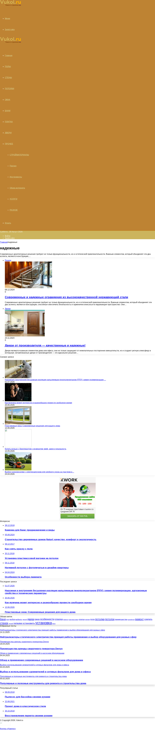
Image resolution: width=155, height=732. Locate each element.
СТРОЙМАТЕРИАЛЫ (19, 155)
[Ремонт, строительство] (10, 5)
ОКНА (7, 100)
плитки (87, 619)
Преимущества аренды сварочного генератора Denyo (31, 648)
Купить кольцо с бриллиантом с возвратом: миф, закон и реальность (35, 449)
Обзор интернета (17, 188)
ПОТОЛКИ (9, 89)
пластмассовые (73, 619)
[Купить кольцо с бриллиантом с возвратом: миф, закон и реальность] (18, 447)
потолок (109, 619)
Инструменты (16, 177)
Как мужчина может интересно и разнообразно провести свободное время (38, 403)
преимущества (121, 619)
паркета (65, 619)
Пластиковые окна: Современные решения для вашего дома (32, 426)
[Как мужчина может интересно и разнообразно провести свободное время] (18, 401)
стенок (4, 623)
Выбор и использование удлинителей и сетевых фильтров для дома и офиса (45, 671)
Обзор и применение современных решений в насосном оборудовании (41, 660)
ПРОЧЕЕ (9, 144)
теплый (11, 623)
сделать (148, 619)
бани (3, 619)
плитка (82, 619)
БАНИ (7, 111)
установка (43, 623)
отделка (59, 619)
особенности (47, 619)
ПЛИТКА (9, 122)
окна (37, 619)
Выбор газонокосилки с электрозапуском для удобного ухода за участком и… (39, 472)
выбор (12, 619)
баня (7, 619)
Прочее (13, 166)
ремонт (139, 619)
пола (92, 619)
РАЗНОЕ (14, 210)
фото (53, 623)
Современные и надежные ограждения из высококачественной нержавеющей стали (66, 297)
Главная (4, 242)
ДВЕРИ (8, 133)
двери (30, 619)
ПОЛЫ (8, 66)
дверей (25, 619)
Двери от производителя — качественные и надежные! (45, 345)
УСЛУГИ (13, 199)
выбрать (19, 619)
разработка (131, 619)
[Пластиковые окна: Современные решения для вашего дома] (18, 424)
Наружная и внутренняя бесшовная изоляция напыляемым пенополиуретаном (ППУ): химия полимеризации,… (55, 380)
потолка (100, 619)
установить (29, 623)
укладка (18, 623)
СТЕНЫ (8, 78)
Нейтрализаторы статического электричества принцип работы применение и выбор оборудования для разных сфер (68, 637)
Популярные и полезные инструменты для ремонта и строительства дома (43, 683)
